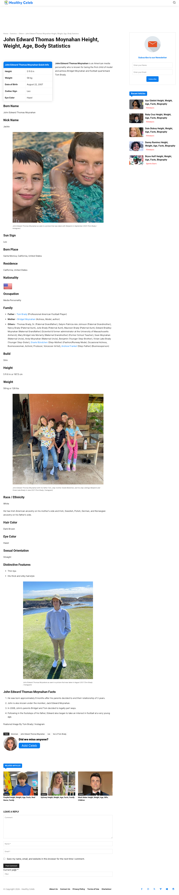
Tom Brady (22, 314)
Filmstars (150, 108)
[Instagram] (148, 889)
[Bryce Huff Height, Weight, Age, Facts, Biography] (136, 160)
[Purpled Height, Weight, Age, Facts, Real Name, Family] (20, 783)
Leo (49, 734)
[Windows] (166, 889)
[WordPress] (173, 889)
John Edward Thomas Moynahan (33, 734)
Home (5, 33)
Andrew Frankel (69, 346)
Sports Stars (151, 163)
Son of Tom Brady (59, 734)
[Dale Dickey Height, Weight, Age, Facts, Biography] (136, 132)
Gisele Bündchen (39, 342)
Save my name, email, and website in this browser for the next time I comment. (46, 858)
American (14, 734)
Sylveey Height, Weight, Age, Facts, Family (58, 797)
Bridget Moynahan (26, 319)
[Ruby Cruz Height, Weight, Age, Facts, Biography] (136, 118)
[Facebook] (141, 889)
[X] (154, 889)
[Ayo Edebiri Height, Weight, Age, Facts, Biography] (136, 104)
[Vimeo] (160, 889)
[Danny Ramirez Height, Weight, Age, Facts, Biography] (136, 146)
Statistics (13, 33)
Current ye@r (10, 870)
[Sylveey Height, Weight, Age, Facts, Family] (58, 783)
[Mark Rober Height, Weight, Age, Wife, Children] (95, 783)
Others (21, 33)
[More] (99, 54)
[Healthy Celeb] (18, 2)
